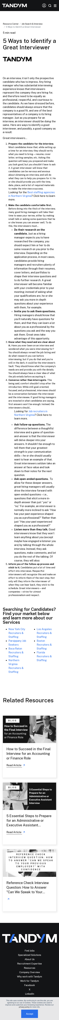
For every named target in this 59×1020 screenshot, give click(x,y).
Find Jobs (30, 950)
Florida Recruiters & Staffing (44, 656)
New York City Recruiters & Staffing (16, 633)
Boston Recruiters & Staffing (44, 644)
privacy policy (24, 1007)
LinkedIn (29, 994)
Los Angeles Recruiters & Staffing (44, 633)
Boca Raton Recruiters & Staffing (15, 652)
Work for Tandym (29, 981)
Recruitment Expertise (29, 963)
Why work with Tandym (29, 976)
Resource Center (11, 24)
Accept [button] (29, 1013)
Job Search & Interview (32, 24)
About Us (30, 959)
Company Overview (29, 972)
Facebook (29, 985)
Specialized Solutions (29, 955)
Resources (29, 968)
